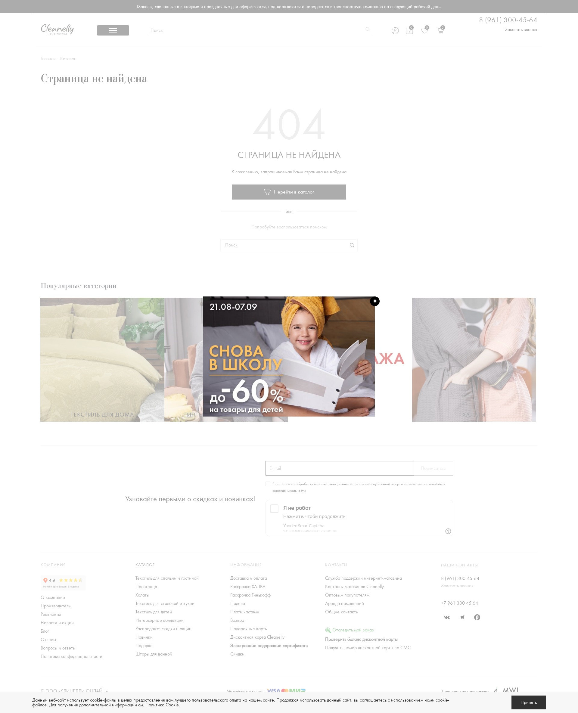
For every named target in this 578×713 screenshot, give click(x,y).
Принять (529, 702)
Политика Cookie (162, 705)
